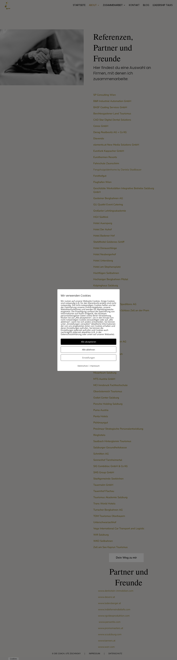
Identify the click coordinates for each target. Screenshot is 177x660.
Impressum (95, 366)
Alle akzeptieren (88, 341)
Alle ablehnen (88, 349)
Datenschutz (83, 366)
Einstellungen (88, 357)
